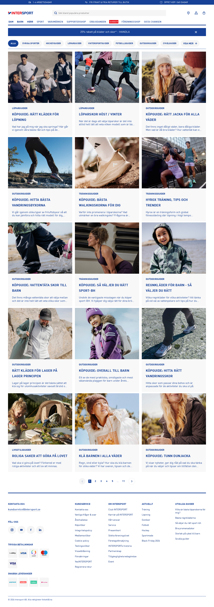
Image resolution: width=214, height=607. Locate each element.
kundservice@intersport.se (24, 509)
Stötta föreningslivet (118, 535)
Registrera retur (83, 566)
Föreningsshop (131, 21)
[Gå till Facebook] (31, 530)
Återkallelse (81, 519)
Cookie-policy (82, 540)
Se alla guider (182, 538)
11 (123, 481)
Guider (114, 21)
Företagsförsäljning (118, 540)
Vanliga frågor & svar (85, 514)
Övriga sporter (30, 43)
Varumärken (55, 21)
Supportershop (76, 21)
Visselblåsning (82, 551)
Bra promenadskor (184, 528)
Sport (40, 21)
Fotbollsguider (124, 43)
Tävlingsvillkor (82, 546)
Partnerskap (114, 551)
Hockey (145, 530)
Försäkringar (82, 556)
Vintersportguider (98, 43)
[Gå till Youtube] (22, 530)
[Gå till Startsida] (21, 13)
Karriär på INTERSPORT (120, 514)
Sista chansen (152, 21)
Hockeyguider (53, 43)
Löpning (146, 514)
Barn (20, 21)
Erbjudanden (98, 21)
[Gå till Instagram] (12, 530)
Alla (13, 43)
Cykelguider (169, 43)
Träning (146, 509)
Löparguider (74, 43)
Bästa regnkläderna (185, 517)
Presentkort (114, 530)
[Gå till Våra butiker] (188, 13)
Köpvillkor (80, 525)
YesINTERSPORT (83, 561)
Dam (11, 21)
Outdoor (146, 519)
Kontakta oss (81, 509)
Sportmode (147, 535)
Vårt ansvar (114, 519)
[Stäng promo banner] (196, 32)
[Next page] (131, 481)
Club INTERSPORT (117, 509)
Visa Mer (188, 43)
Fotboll (145, 525)
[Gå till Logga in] (196, 13)
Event (111, 561)
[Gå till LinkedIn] (40, 530)
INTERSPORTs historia (120, 546)
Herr (30, 21)
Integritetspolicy (83, 530)
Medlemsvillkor (83, 535)
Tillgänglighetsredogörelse (122, 556)
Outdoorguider (148, 43)
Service (112, 525)
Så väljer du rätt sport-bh (188, 523)
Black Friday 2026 (151, 540)
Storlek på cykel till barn (187, 533)
